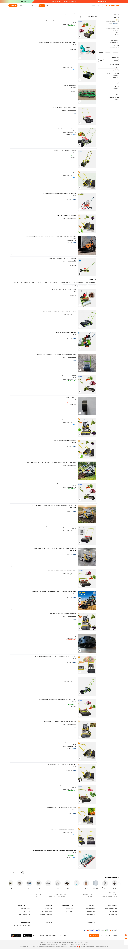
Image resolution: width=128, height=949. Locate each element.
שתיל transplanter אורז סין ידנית (109, 896)
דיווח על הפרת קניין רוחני (46, 919)
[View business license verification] (77, 947)
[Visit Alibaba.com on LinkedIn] (26, 925)
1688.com (49, 942)
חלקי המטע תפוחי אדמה (90, 282)
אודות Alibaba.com (112, 905)
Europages (85, 942)
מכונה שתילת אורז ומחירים (65, 282)
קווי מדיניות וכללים (91, 922)
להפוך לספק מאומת (25, 917)
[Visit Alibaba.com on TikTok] (14, 925)
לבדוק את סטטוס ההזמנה (24, 914)
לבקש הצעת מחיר (69, 911)
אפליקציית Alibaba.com (39, 935)
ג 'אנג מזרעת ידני (113, 898)
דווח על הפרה (49, 922)
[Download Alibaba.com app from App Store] (27, 935)
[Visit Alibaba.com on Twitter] (23, 925)
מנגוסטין (89, 896)
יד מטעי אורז (38, 896)
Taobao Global (70, 942)
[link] (126, 935)
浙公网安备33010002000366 (88, 946)
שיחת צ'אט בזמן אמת (47, 911)
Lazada (64, 942)
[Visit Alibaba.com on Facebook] (29, 925)
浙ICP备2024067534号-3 (102, 946)
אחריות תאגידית (113, 914)
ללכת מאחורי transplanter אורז (70, 285)
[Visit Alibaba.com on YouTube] (17, 925)
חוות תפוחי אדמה (82, 285)
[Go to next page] (13, 872)
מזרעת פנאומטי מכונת (60, 894)
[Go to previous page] (26, 872)
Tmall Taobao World (56, 942)
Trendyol (80, 942)
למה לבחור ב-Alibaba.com (111, 908)
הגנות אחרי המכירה (90, 917)
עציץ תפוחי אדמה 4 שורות (78, 282)
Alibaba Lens (108, 935)
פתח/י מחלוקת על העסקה (46, 914)
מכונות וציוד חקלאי (77, 14)
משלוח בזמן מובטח (91, 914)
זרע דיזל (115, 894)
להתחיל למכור (27, 911)
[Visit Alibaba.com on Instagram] (20, 925)
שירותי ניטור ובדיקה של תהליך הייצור (87, 919)
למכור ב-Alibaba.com (25, 908)
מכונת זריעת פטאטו (53, 282)
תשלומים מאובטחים (90, 908)
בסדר (101, 53)
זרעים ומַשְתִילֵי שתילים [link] (66, 14)
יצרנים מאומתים (69, 908)
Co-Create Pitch (113, 911)
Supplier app (61, 935)
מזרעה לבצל (63, 898)
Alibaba (95, 14)
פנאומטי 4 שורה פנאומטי (85, 898)
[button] (47, 6)
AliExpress (43, 942)
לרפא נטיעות (38, 894)
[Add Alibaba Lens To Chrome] (94, 935)
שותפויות (28, 919)
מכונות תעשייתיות (88, 14)
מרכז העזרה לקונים (47, 908)
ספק (72, 27)
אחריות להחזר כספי (90, 911)
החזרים (50, 917)
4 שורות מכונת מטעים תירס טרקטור (57, 896)
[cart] (27, 5)
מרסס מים (16, 282)
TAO (76, 942)
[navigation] (108, 443)
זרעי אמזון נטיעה (92, 285)
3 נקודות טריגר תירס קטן (42, 282)
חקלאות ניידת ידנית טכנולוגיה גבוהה (28, 282)
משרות (115, 917)
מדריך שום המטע (87, 894)
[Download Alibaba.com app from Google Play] (16, 935)
